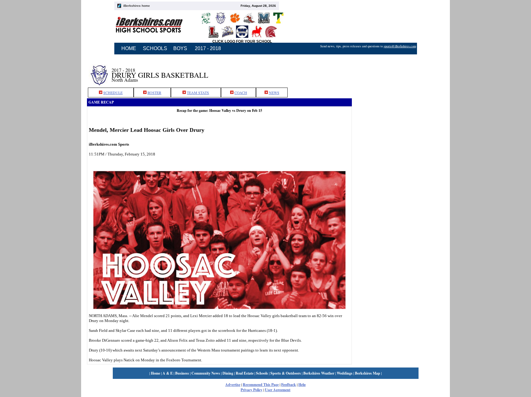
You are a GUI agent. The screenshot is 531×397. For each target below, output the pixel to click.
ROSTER (154, 92)
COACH (240, 92)
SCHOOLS (155, 48)
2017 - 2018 (208, 48)
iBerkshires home (136, 5)
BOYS (180, 48)
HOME (128, 48)
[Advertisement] (398, 71)
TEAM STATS (198, 92)
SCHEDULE (113, 92)
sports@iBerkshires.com (400, 46)
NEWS (274, 92)
